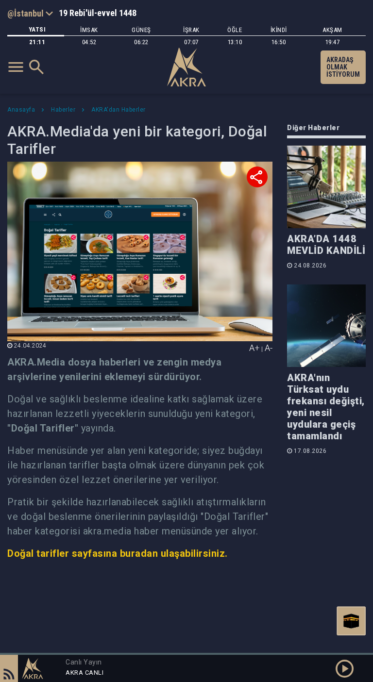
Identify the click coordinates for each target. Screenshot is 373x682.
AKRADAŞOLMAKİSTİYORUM (343, 67)
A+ (254, 348)
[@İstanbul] (30, 13)
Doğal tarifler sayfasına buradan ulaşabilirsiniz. (117, 553)
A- (268, 348)
